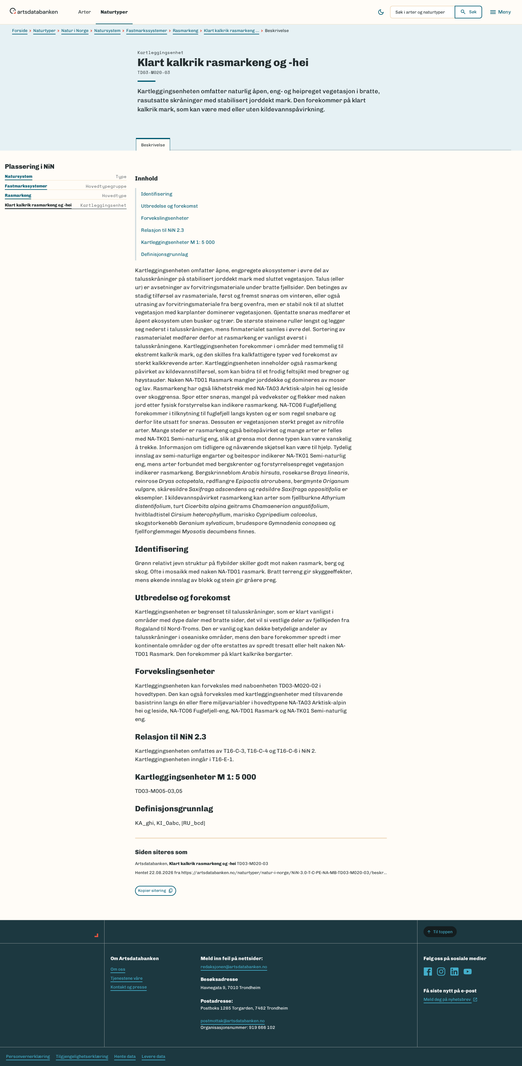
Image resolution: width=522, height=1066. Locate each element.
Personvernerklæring (28, 1056)
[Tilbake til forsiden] (33, 12)
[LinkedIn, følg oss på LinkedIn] (454, 971)
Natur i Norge (75, 30)
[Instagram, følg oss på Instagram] (441, 971)
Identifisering (156, 194)
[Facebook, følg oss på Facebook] (428, 971)
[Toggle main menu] (500, 12)
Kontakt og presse (129, 987)
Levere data (153, 1056)
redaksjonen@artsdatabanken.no (234, 966)
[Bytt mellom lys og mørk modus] (380, 12)
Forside (19, 30)
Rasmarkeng (185, 30)
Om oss (118, 969)
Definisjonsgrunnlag (164, 254)
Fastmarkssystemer (146, 30)
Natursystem (107, 30)
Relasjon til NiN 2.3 (162, 230)
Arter (84, 12)
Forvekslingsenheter (165, 218)
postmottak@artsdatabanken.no (233, 1020)
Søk (473, 11)
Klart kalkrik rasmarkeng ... (231, 30)
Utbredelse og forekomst (169, 206)
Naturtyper (114, 12)
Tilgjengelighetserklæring (82, 1056)
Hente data (125, 1056)
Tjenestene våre (127, 978)
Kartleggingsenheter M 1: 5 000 (178, 242)
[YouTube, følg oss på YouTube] (467, 971)
